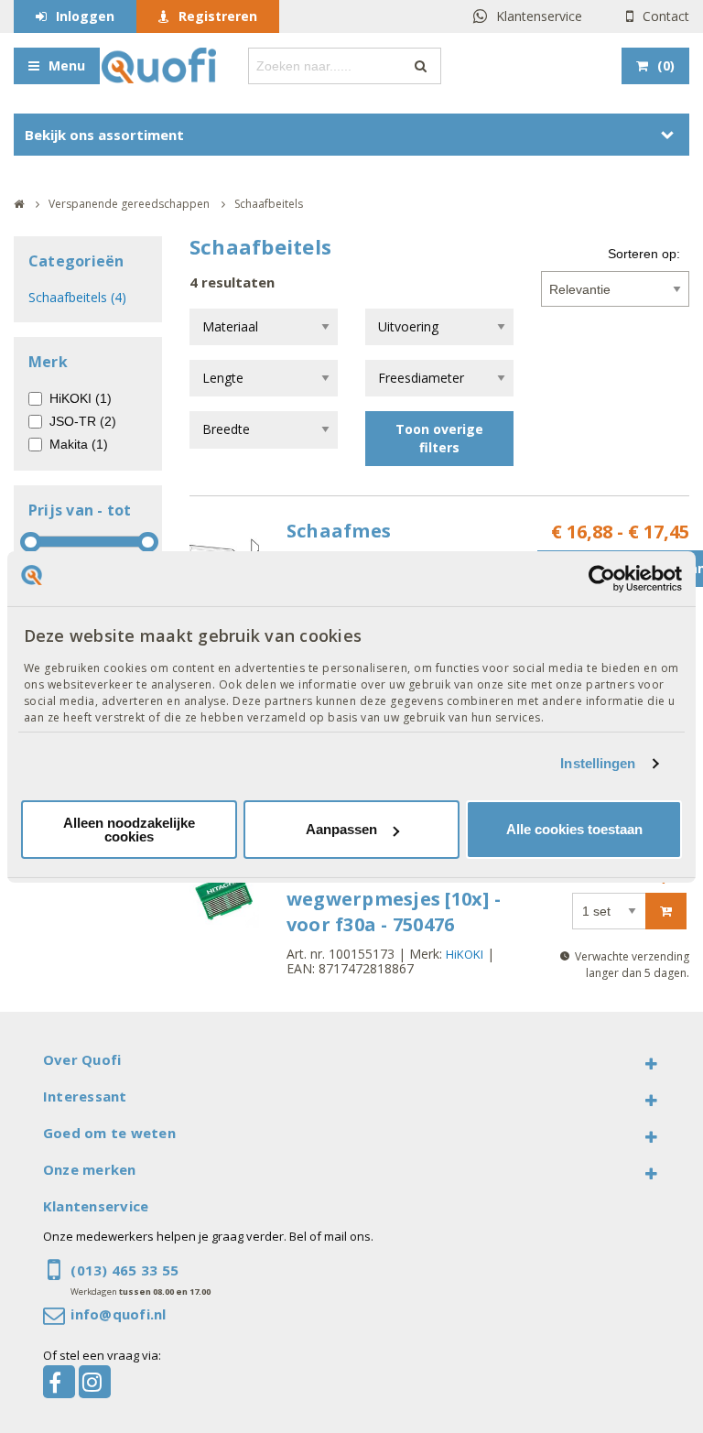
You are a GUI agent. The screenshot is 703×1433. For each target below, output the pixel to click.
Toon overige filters (439, 438)
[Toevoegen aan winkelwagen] (666, 911)
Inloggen (85, 16)
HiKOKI (464, 954)
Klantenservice (539, 16)
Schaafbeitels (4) (77, 297)
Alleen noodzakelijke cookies (129, 829)
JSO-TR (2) (82, 421)
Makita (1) (78, 444)
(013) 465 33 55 (124, 1270)
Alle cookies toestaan (574, 829)
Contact (666, 16)
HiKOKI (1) (80, 398)
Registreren (217, 16)
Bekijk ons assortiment (104, 134)
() (666, 65)
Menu (67, 65)
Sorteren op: (644, 253)
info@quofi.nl (118, 1314)
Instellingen (597, 763)
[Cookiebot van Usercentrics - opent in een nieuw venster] (602, 578)
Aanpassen (341, 829)
